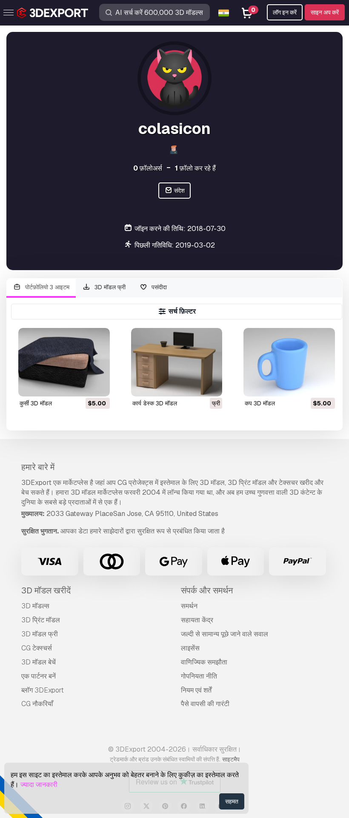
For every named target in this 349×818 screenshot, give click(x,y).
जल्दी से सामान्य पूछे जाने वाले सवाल (224, 634)
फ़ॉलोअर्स (147, 168)
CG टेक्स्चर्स (36, 648)
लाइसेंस (190, 648)
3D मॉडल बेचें (38, 662)
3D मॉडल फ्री (109, 287)
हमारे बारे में (37, 467)
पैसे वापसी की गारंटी (205, 703)
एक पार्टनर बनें (38, 676)
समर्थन (189, 605)
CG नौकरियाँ (37, 703)
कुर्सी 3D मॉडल (36, 403)
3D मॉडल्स (35, 605)
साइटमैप (231, 759)
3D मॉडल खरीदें (46, 590)
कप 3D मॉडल (260, 403)
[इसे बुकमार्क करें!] (97, 384)
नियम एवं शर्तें (196, 690)
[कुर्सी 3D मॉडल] (64, 362)
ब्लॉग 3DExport (42, 690)
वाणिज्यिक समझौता (204, 662)
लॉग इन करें (285, 12)
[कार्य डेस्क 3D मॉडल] (177, 362)
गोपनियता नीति (199, 676)
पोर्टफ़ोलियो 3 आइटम (46, 287)
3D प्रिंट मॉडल (40, 620)
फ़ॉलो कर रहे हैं (195, 168)
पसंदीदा (158, 287)
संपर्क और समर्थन (207, 590)
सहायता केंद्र (197, 620)
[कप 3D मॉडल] (289, 362)
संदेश (179, 190)
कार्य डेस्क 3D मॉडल (154, 403)
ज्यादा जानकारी (38, 784)
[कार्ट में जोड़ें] (80, 384)
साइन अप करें (325, 12)
